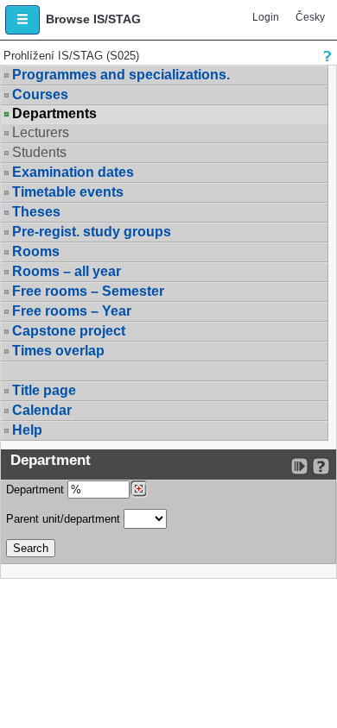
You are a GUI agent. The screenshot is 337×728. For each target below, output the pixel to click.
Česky (310, 17)
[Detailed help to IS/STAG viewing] (321, 466)
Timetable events (68, 192)
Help (27, 430)
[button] (22, 20)
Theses (36, 211)
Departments (54, 114)
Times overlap (58, 350)
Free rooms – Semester (88, 291)
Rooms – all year (66, 271)
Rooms (36, 251)
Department (36, 489)
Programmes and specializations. (121, 74)
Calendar (42, 410)
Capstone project (68, 330)
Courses (40, 94)
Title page (44, 390)
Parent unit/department (65, 518)
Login (265, 17)
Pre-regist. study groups (91, 231)
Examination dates (73, 172)
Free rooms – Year (71, 311)
